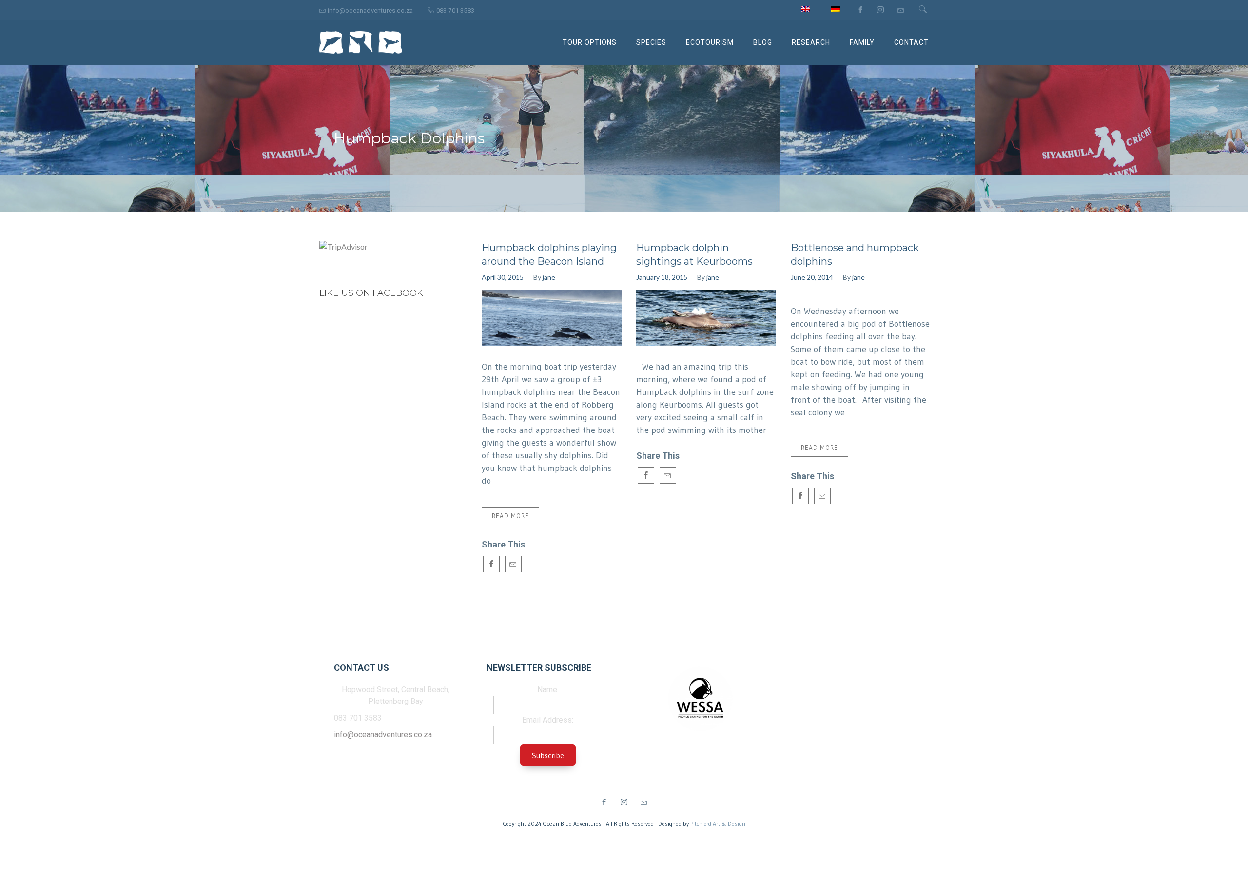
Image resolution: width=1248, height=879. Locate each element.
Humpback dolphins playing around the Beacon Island (549, 254)
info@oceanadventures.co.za (383, 734)
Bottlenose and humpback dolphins (855, 254)
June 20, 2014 (812, 277)
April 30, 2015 (503, 277)
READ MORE (510, 516)
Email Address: (547, 719)
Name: (548, 689)
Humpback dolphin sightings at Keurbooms (694, 254)
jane (549, 277)
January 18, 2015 (661, 277)
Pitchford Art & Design (717, 823)
